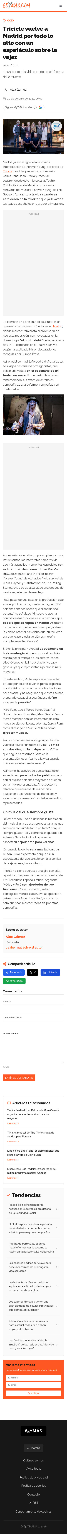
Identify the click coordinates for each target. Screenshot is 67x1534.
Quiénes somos (33, 1460)
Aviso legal (33, 1468)
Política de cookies (33, 1485)
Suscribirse (33, 1393)
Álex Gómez (18, 89)
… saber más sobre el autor (24, 947)
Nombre (7, 1001)
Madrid (57, 326)
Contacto (33, 1494)
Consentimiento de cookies (33, 1511)
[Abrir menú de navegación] (60, 5)
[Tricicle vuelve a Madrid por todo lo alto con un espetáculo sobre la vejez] (56, 126)
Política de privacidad (33, 1477)
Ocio (10, 20)
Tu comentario (10, 1033)
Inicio (6, 65)
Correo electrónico (12, 1017)
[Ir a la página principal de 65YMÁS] (16, 5)
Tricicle (7, 171)
